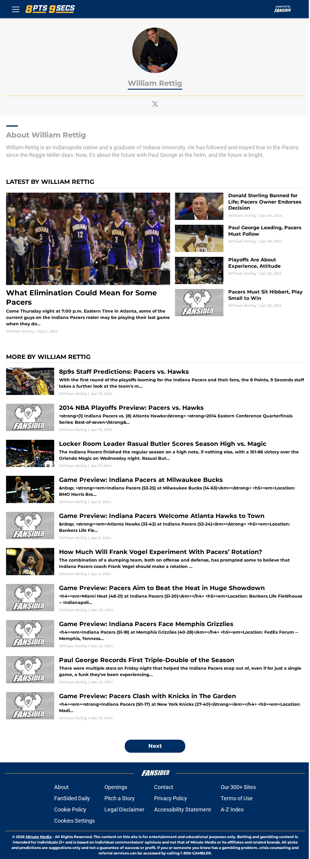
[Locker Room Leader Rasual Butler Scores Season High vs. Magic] (155, 454)
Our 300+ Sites (238, 787)
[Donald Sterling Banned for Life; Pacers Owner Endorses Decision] (239, 206)
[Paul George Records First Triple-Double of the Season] (155, 670)
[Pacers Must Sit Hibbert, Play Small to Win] (239, 302)
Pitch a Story (119, 798)
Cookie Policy (70, 809)
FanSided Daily (72, 798)
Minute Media (38, 836)
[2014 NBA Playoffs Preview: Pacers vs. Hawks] (155, 418)
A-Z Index (232, 809)
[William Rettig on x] (155, 104)
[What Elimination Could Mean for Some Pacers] (88, 263)
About (61, 787)
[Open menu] (15, 9)
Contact (163, 787)
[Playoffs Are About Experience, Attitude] (239, 270)
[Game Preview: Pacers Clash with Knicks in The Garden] (155, 706)
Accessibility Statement (182, 809)
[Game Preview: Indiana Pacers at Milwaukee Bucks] (155, 490)
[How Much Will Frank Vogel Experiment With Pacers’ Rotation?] (155, 562)
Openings (115, 787)
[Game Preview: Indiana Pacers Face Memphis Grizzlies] (155, 634)
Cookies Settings (74, 821)
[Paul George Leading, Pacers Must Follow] (239, 238)
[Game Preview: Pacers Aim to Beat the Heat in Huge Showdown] (155, 598)
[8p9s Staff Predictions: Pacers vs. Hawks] (155, 382)
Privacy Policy (170, 798)
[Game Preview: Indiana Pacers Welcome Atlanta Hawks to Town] (155, 526)
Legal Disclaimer (124, 809)
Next (155, 746)
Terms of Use (237, 798)
